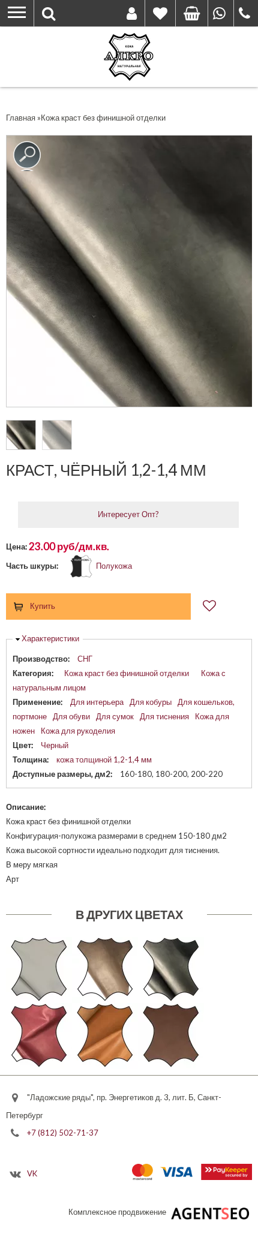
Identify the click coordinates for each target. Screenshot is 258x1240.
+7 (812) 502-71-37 (62, 1132)
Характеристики (50, 638)
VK (32, 1173)
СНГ (84, 658)
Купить (42, 606)
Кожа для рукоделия (78, 730)
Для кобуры (151, 702)
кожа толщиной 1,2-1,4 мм (104, 759)
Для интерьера (97, 702)
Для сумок (115, 716)
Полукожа (114, 566)
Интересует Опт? (128, 514)
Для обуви (71, 716)
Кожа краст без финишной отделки (126, 673)
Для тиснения (164, 716)
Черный (54, 745)
